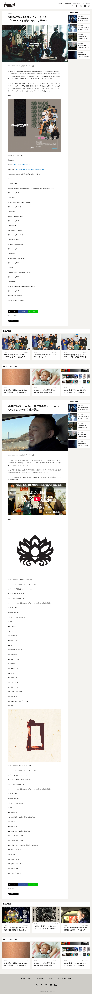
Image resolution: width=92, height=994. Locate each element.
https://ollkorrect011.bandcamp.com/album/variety (30, 169)
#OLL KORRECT (13, 315)
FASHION (68, 3)
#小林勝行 (11, 888)
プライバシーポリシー (64, 978)
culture (65, 925)
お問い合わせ (39, 978)
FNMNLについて (26, 978)
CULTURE (76, 3)
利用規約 (50, 978)
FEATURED (86, 3)
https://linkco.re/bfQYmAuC (22, 164)
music (10, 13)
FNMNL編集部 (20, 66)
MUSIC (60, 3)
